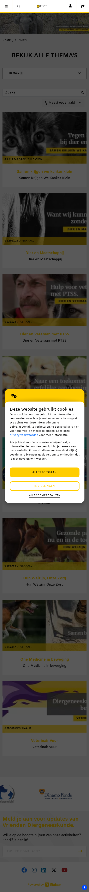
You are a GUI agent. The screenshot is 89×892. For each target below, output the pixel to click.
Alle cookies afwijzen (44, 495)
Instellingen (44, 486)
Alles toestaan (44, 472)
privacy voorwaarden (24, 435)
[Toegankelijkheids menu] (84, 887)
